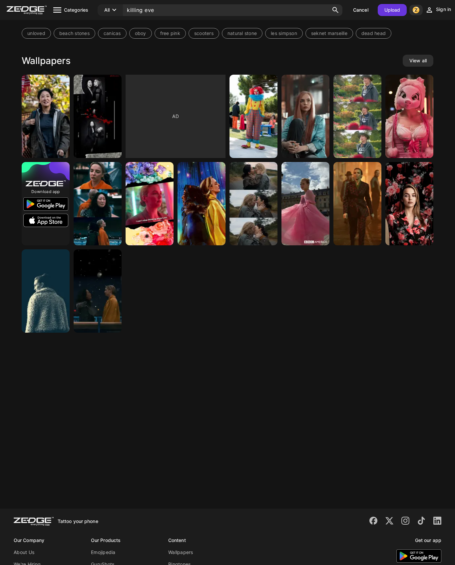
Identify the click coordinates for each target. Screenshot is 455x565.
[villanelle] (305, 203)
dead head (373, 33)
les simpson (284, 33)
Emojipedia (103, 552)
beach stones (74, 33)
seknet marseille (329, 33)
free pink (170, 33)
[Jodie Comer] (305, 116)
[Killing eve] (98, 116)
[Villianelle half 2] (409, 203)
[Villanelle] (357, 116)
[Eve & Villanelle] (253, 203)
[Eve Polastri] (46, 116)
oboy (140, 33)
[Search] (335, 10)
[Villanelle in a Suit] (357, 203)
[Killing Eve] (253, 116)
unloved (36, 33)
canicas (112, 33)
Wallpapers (180, 552)
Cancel (360, 10)
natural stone (242, 33)
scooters (204, 33)
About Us (24, 552)
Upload (392, 10)
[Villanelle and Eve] (98, 291)
